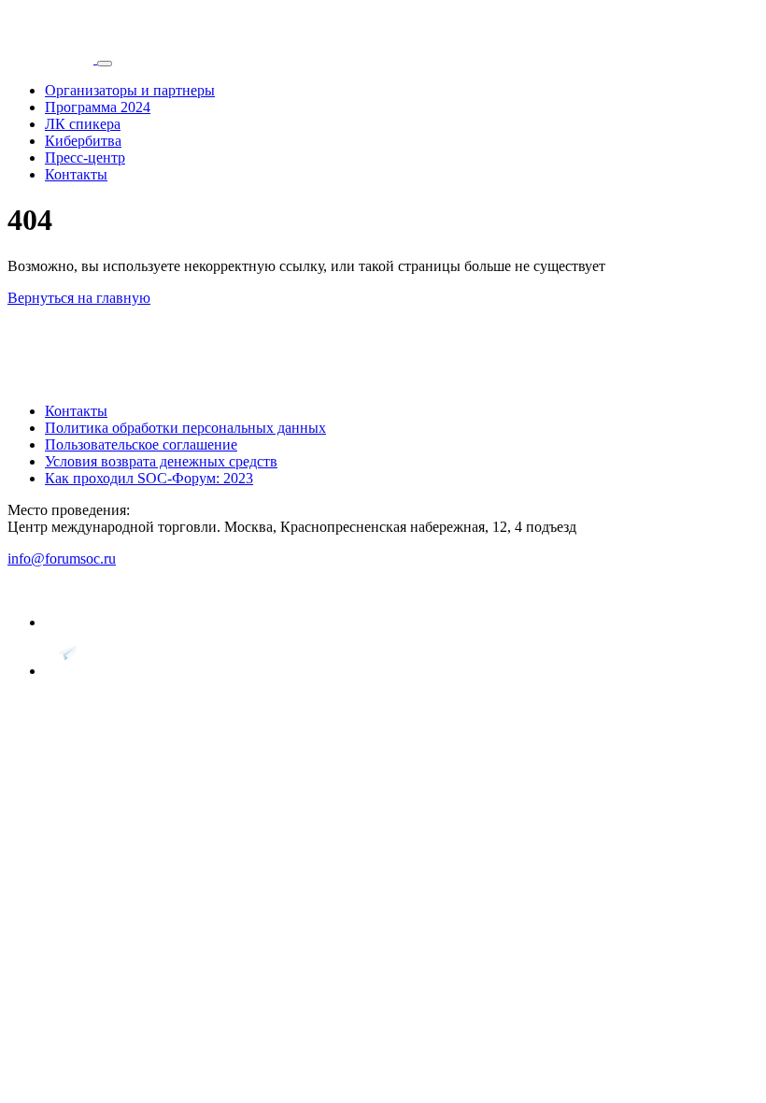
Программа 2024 (97, 107)
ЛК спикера (83, 124)
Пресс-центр (85, 157)
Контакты (76, 174)
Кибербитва (83, 141)
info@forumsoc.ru (61, 558)
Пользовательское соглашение (141, 444)
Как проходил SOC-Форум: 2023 (149, 478)
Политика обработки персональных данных (185, 428)
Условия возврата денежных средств (161, 461)
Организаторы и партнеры (130, 90)
